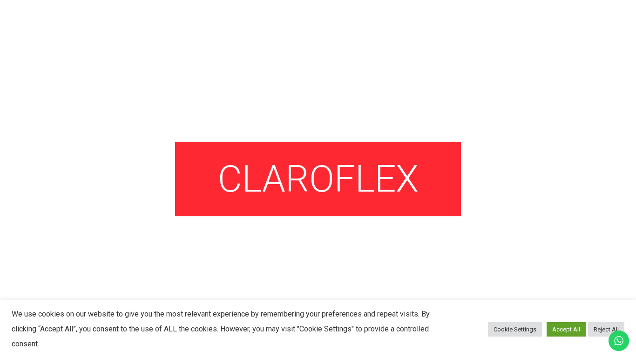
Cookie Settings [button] (515, 329)
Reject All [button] (606, 329)
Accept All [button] (566, 329)
